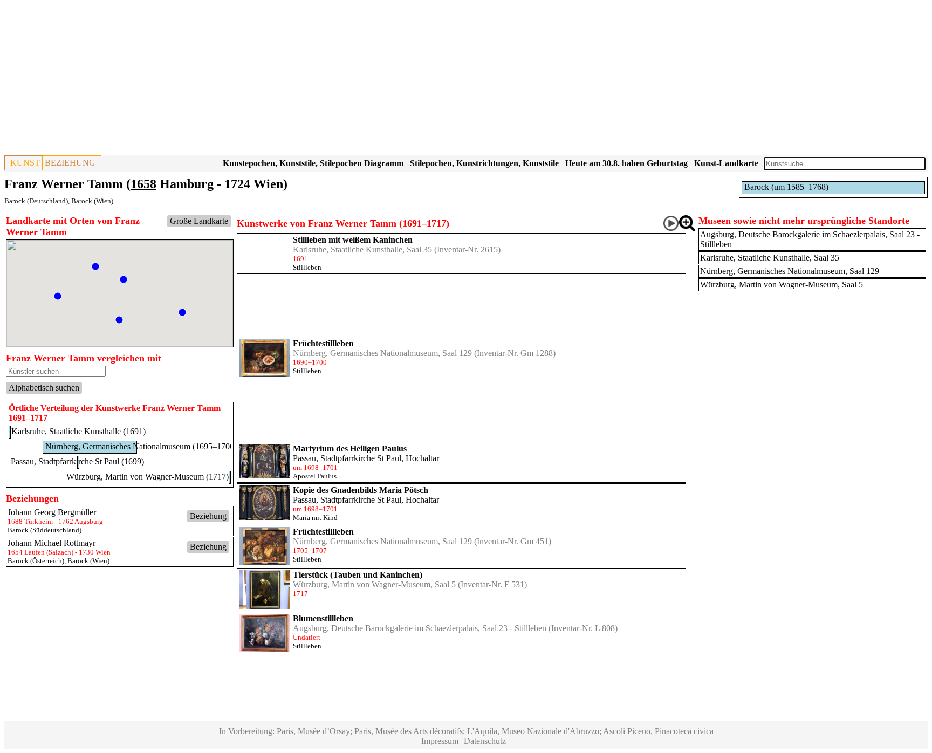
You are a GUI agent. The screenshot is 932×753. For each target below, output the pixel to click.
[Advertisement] (328, 79)
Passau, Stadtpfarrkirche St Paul (347, 458)
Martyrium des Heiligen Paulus (350, 448)
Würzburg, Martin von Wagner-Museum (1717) (147, 476)
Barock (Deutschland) (36, 201)
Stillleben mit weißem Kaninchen (353, 239)
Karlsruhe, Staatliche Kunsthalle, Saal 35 (362, 249)
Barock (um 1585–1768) (786, 186)
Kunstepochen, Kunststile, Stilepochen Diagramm (313, 163)
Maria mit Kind (315, 518)
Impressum (439, 740)
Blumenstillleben (323, 618)
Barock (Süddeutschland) (44, 530)
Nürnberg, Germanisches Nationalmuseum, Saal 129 (382, 353)
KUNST (25, 162)
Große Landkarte (199, 220)
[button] (119, 320)
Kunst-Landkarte (726, 163)
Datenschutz (485, 740)
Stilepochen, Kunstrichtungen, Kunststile (484, 163)
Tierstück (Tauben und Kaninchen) (357, 574)
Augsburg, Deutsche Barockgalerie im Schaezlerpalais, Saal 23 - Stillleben (419, 628)
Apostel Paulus (315, 476)
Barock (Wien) (92, 201)
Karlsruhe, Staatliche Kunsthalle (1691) (78, 431)
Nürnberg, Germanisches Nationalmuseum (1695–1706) (141, 446)
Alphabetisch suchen (44, 387)
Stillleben (307, 267)
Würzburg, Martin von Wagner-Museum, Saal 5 (374, 584)
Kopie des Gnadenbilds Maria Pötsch (360, 490)
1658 (143, 184)
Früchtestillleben (323, 343)
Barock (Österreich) (36, 561)
